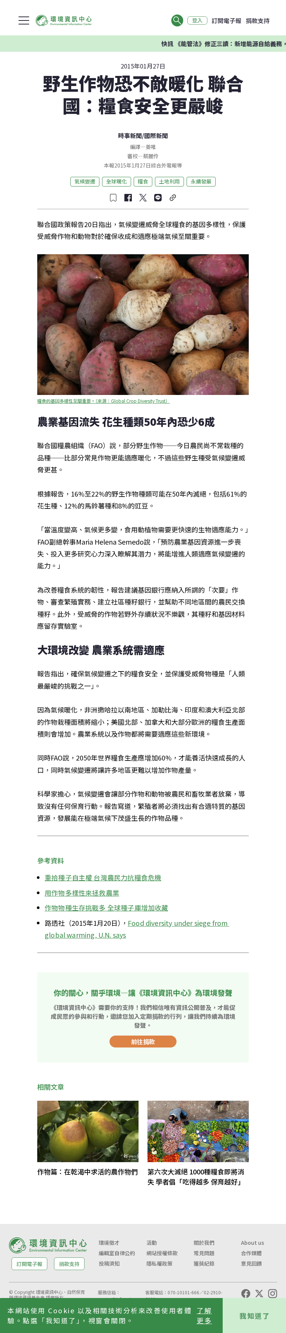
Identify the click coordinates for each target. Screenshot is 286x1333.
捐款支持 (258, 20)
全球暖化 (116, 181)
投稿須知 (109, 1263)
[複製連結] (173, 197)
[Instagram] (272, 1293)
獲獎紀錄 (204, 1263)
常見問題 (204, 1253)
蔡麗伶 (151, 156)
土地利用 (169, 181)
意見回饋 (251, 1263)
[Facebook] (245, 1293)
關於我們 (204, 1242)
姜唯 (151, 146)
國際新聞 (156, 135)
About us (252, 1242)
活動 (151, 1242)
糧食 (143, 181)
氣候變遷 (84, 181)
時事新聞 (130, 135)
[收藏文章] (113, 197)
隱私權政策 (159, 1263)
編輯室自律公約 (117, 1253)
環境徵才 (109, 1242)
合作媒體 (251, 1253)
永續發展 (201, 181)
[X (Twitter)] (259, 1293)
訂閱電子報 (226, 20)
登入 (197, 20)
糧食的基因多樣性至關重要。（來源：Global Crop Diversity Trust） (103, 401)
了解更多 (204, 1315)
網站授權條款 (162, 1253)
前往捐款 (143, 1041)
